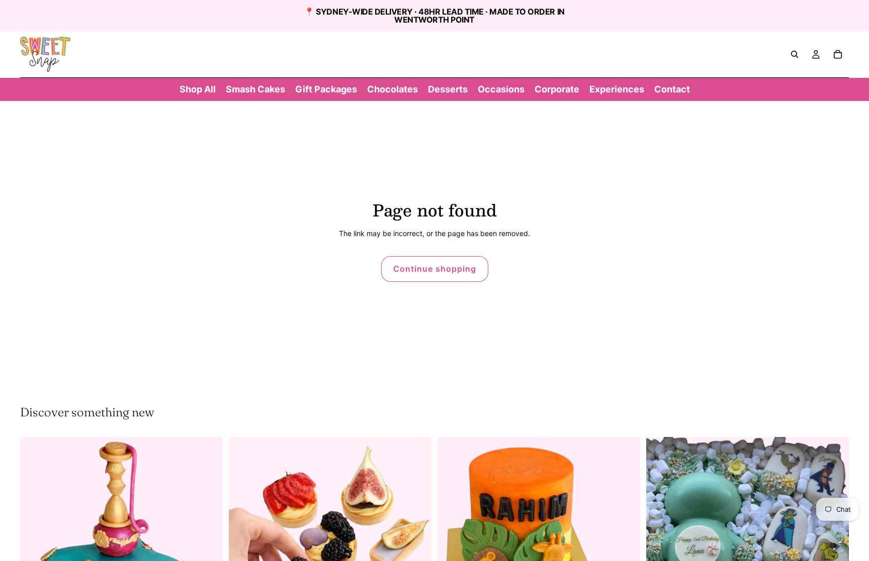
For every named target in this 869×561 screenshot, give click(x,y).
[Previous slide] (244, 538)
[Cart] (838, 54)
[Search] (795, 54)
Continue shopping (434, 269)
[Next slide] (416, 538)
